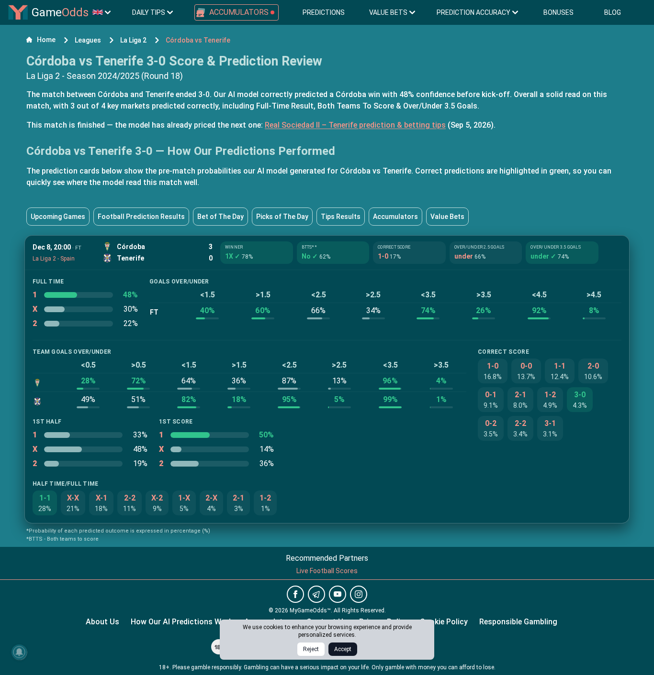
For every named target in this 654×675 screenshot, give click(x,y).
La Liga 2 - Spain (54, 258)
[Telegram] (316, 594)
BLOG (612, 12)
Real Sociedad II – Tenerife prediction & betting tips (355, 125)
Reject (311, 649)
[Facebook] (295, 594)
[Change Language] (101, 12)
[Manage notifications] (19, 652)
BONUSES (558, 12)
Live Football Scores (327, 571)
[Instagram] (358, 594)
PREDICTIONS (324, 12)
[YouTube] (337, 594)
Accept (342, 649)
